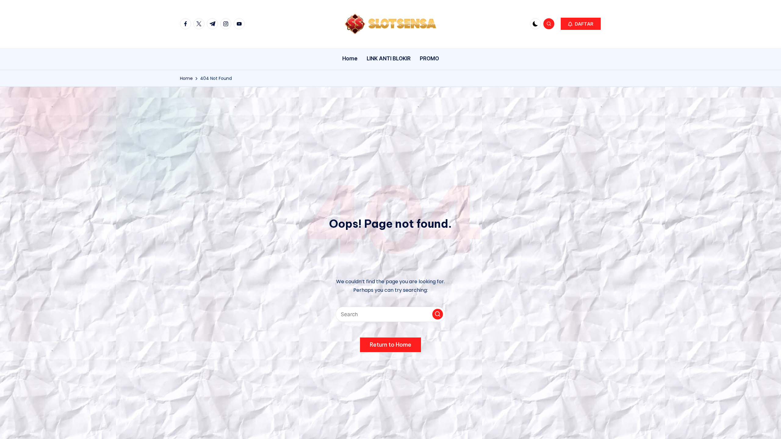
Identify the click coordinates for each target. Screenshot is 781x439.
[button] (580, 23)
